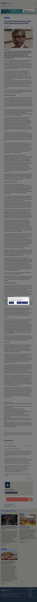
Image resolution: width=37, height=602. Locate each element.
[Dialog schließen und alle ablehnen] (28, 298)
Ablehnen (19, 302)
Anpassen (11, 302)
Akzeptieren (25, 302)
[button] (35, 4)
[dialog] (18, 301)
